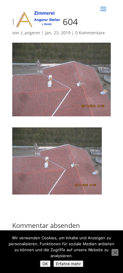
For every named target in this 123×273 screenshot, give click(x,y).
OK (45, 263)
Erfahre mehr (68, 263)
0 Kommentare (90, 33)
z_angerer (30, 33)
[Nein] (115, 252)
